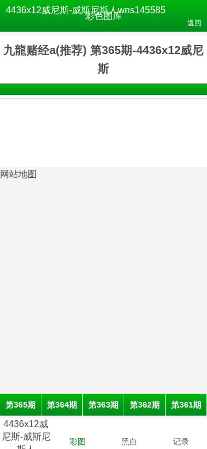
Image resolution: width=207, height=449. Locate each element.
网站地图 (18, 174)
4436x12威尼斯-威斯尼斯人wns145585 (86, 10)
